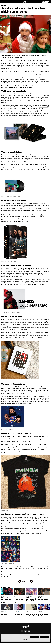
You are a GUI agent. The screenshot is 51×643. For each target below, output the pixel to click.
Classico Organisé (43, 107)
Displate (46, 520)
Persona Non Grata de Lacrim (8, 115)
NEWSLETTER (44, 2)
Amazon (17, 87)
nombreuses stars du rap (18, 216)
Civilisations (41, 105)
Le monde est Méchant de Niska (23, 115)
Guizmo (35, 108)
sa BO (41, 215)
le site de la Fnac (27, 87)
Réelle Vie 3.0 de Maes (43, 113)
